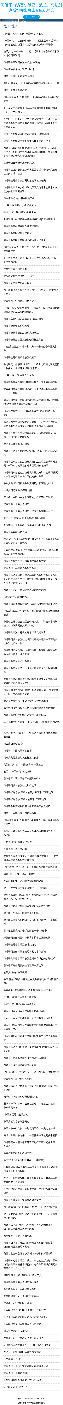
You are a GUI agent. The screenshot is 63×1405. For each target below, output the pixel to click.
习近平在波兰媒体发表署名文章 (20, 1065)
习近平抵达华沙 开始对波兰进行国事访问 (25, 799)
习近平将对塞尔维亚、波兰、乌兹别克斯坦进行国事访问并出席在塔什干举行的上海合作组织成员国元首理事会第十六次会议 (30, 1264)
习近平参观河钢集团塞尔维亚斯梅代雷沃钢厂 (27, 806)
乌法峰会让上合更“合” (15, 1387)
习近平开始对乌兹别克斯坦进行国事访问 (25, 590)
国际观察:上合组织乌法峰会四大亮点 (23, 1275)
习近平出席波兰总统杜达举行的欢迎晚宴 (25, 632)
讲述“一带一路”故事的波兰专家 (20, 1004)
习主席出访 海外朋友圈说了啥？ (20, 198)
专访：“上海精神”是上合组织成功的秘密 (24, 518)
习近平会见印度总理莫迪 (16, 325)
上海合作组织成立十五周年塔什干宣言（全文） (28, 141)
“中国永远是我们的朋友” (16, 1114)
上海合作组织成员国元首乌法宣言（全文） (26, 1317)
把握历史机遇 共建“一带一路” (19, 276)
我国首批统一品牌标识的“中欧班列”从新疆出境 (28, 1253)
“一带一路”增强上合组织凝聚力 (20, 205)
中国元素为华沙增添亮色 (16, 1121)
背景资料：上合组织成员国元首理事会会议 (26, 1366)
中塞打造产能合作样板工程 (18, 1153)
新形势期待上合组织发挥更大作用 (21, 757)
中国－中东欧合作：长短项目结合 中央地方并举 (29, 1128)
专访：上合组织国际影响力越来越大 (22, 1352)
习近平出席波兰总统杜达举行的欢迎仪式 (25, 715)
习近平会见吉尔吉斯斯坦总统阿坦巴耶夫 (25, 180)
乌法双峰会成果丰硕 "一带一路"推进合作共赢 (27, 1345)
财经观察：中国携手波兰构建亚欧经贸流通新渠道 (29, 219)
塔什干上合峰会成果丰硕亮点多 (20, 162)
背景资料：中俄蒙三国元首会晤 (20, 301)
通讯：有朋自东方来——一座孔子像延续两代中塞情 (30, 1135)
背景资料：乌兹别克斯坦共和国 (20, 568)
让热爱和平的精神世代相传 (18, 842)
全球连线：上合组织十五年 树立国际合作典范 (27, 525)
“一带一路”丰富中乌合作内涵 (19, 375)
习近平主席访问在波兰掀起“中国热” (22, 62)
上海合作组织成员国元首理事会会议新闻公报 (27, 134)
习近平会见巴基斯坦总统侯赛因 (20, 357)
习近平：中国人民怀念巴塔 (18, 750)
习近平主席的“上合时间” (16, 1331)
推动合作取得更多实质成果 (18, 1235)
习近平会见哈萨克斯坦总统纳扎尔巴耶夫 (25, 240)
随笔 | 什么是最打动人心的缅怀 (20, 874)
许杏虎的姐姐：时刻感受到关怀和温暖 (23, 881)
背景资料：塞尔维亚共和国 (18, 1079)
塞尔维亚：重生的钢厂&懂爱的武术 (22, 778)
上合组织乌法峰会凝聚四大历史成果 (22, 1324)
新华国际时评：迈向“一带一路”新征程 (23, 33)
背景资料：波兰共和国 (15, 849)
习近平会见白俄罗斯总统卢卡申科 (21, 226)
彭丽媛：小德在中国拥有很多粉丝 (21, 912)
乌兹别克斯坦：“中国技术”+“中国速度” (24, 764)
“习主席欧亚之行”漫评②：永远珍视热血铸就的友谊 (30, 867)
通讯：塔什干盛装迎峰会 (16, 444)
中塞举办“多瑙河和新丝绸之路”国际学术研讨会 (28, 990)
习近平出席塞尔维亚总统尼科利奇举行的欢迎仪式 (29, 958)
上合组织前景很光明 (14, 1310)
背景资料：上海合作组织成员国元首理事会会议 (29, 511)
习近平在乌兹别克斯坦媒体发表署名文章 (25, 561)
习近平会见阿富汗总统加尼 (18, 233)
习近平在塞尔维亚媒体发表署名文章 (22, 1200)
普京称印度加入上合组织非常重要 (21, 1296)
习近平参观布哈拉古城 (15, 532)
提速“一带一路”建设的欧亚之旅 (20, 212)
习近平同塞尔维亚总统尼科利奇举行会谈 (25, 951)
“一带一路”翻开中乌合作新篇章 (20, 997)
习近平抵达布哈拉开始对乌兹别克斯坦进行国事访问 (30, 603)
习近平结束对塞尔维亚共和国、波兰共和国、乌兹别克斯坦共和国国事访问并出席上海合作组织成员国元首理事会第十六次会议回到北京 (30, 152)
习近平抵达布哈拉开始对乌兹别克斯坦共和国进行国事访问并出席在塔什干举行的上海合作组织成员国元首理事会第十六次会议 (30, 579)
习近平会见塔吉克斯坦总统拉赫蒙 (21, 332)
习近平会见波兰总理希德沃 (18, 661)
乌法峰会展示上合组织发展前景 (20, 1289)
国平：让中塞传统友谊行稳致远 (20, 813)
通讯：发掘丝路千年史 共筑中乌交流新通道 (26, 701)
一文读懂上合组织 (13, 1359)
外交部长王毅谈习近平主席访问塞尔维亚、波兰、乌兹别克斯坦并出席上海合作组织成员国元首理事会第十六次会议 (30, 123)
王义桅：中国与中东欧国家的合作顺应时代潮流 (28, 497)
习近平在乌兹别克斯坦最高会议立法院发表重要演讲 (30, 382)
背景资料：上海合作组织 (16, 504)
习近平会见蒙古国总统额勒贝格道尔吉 (23, 339)
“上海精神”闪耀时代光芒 (16, 597)
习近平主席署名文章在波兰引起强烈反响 (26, 1058)
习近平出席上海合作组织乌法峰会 (21, 1282)
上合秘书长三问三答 (35, 1310)
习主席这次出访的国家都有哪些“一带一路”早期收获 (30, 1207)
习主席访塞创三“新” (14, 743)
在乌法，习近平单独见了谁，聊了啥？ (23, 1338)
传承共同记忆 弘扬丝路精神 (18, 490)
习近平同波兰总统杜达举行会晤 (20, 785)
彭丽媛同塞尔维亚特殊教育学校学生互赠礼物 (27, 937)
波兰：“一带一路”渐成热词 (17, 771)
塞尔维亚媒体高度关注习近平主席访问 (23, 965)
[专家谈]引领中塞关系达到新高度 (21, 1096)
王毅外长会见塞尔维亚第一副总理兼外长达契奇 (28, 1018)
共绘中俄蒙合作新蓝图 (15, 269)
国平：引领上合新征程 (15, 90)
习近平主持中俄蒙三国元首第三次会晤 (23, 318)
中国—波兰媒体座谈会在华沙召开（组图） (26, 888)
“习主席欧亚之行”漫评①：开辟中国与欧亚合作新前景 (31, 1072)
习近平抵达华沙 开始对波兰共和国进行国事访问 (28, 792)
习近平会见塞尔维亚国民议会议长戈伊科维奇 (27, 906)
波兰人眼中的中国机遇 (15, 972)
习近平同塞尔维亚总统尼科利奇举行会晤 (25, 1011)
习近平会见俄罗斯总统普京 (18, 283)
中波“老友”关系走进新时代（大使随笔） (24, 1160)
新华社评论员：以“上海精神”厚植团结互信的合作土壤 (31, 83)
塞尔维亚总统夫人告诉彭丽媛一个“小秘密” (26, 930)
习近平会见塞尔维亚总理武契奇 (20, 944)
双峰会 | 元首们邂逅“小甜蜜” (18, 1303)
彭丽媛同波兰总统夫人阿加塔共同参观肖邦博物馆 (29, 708)
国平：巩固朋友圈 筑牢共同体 (19, 76)
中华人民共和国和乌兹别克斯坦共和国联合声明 (28, 483)
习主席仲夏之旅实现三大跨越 (19, 69)
